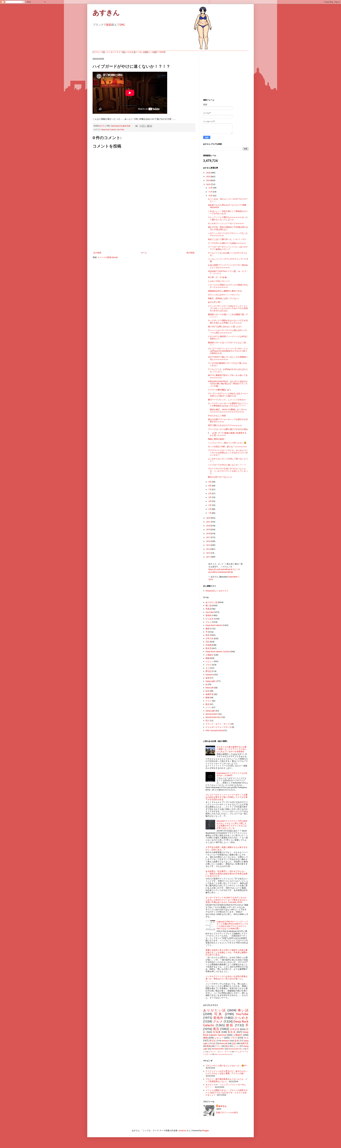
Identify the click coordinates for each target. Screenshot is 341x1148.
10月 (210, 195)
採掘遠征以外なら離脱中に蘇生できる (225, 291)
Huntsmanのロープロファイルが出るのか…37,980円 (232, 774)
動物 (208, 697)
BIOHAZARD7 (212, 714)
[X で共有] (146, 126)
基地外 (209, 615)
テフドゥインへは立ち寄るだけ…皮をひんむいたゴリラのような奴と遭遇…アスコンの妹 (226, 1072)
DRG (122, 24)
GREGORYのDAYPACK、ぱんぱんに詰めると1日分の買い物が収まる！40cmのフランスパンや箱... (228, 383)
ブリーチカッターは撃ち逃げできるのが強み (228, 429)
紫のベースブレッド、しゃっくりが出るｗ (227, 399)
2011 (208, 557)
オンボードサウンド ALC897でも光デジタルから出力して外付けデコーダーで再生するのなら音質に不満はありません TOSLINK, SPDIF (226, 899)
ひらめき (210, 619)
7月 (210, 489)
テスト (209, 701)
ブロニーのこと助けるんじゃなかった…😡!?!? (226, 1065)
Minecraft (210, 687)
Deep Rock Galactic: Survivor (218, 651)
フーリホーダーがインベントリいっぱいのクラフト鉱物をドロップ (228, 248)
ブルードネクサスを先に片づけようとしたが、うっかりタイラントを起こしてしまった (228, 470)
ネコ (208, 668)
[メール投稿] (136, 126)
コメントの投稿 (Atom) (107, 257)
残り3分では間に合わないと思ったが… (225, 326)
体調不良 (210, 694)
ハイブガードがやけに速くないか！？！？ (227, 465)
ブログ (209, 665)
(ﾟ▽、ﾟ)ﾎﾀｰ (160, 52)
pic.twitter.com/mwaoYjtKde (220, 572)
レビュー (210, 661)
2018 (208, 533)
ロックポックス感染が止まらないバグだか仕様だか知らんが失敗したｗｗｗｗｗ (228, 321)
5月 (210, 497)
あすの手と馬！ (215, 302)
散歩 (208, 704)
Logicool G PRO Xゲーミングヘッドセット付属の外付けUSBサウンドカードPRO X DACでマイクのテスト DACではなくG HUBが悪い (232, 925)
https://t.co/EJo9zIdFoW (219, 569)
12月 (210, 188)
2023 (208, 184)
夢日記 (209, 671)
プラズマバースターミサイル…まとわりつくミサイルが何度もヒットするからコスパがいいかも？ (228, 452)
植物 (208, 658)
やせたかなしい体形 (217, 415)
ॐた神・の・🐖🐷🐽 (217, 277)
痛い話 (209, 605)
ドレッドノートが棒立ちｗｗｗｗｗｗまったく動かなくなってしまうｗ (228, 218)
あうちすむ (129, 52)
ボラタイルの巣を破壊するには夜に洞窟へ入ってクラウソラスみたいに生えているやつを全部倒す (232, 749)
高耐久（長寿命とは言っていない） (224, 298)
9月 (210, 482)
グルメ (209, 622)
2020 (208, 525)
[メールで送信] (140, 126)
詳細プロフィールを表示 (227, 1112)
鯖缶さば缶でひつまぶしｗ (220, 477)
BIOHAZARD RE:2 (213, 717)
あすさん (223, 1106)
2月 (210, 509)
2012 (208, 553)
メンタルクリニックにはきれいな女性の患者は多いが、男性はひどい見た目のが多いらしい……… (226, 978)
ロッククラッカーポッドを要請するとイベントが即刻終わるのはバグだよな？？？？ (228, 404)
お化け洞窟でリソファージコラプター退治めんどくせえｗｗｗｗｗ (228, 266)
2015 (208, 545)
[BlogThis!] (143, 126)
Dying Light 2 (211, 681)
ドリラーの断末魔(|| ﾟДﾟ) (219, 390)
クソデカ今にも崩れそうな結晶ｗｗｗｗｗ (227, 243)
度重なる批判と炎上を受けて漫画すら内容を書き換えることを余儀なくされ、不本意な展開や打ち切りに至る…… (226, 952)
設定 (208, 691)
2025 (208, 176)
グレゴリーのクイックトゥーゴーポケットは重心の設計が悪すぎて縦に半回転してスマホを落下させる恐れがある (226, 797)
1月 (210, 513)
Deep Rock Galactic (108, 129)
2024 (208, 180)
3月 (210, 505)
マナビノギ (98, 52)
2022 (208, 518)
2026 (208, 172)
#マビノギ (235, 569)
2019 (208, 529)
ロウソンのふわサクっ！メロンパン (224, 295)
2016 (208, 541)
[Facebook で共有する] (148, 126)
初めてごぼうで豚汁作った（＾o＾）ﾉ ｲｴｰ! (227, 239)
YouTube (120, 129)
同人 (208, 720)
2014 (208, 549)
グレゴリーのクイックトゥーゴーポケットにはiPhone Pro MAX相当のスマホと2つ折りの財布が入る (228, 350)
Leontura (182, 1130)
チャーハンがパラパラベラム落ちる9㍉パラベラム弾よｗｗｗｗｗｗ (227, 331)
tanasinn (209, 674)
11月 (210, 192)
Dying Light (210, 711)
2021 (208, 522)
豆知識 (209, 645)
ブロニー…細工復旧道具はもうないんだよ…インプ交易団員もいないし (226, 1080)
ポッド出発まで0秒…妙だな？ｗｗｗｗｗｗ (227, 446)
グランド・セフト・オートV (218, 724)
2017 (208, 537)
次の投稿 (97, 252)
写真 (208, 609)
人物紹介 (210, 655)
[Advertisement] (144, 228)
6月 (210, 493)
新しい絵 (151, 52)
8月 (210, 485)
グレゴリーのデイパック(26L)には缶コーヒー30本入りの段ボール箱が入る (228, 394)
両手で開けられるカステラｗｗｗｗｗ (225, 425)
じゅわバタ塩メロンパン (219, 281)
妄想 (208, 678)
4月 (210, 501)
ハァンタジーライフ (114, 52)
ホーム (144, 252)
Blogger (205, 1130)
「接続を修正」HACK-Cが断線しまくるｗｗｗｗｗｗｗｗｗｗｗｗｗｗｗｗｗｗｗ (227, 410)
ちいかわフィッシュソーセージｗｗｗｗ (226, 223)
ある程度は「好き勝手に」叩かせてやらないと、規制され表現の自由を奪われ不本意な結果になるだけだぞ (226, 873)
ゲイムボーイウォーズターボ (219, 727)
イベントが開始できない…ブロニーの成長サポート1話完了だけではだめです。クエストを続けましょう (226, 1092)
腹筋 (108, 24)
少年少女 (210, 638)
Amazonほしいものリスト (217, 591)
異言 (208, 635)
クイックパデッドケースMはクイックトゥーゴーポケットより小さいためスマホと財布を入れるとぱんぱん (228, 308)
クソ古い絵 (140, 52)
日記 (208, 641)
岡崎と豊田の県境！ (217, 439)
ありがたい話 (212, 602)
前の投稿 (190, 252)
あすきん (106, 13)
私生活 (209, 648)
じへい (209, 707)
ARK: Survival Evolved (215, 730)
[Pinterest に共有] (151, 126)
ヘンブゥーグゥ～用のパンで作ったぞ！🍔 (227, 443)
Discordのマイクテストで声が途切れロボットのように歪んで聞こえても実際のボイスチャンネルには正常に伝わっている (232, 824)
